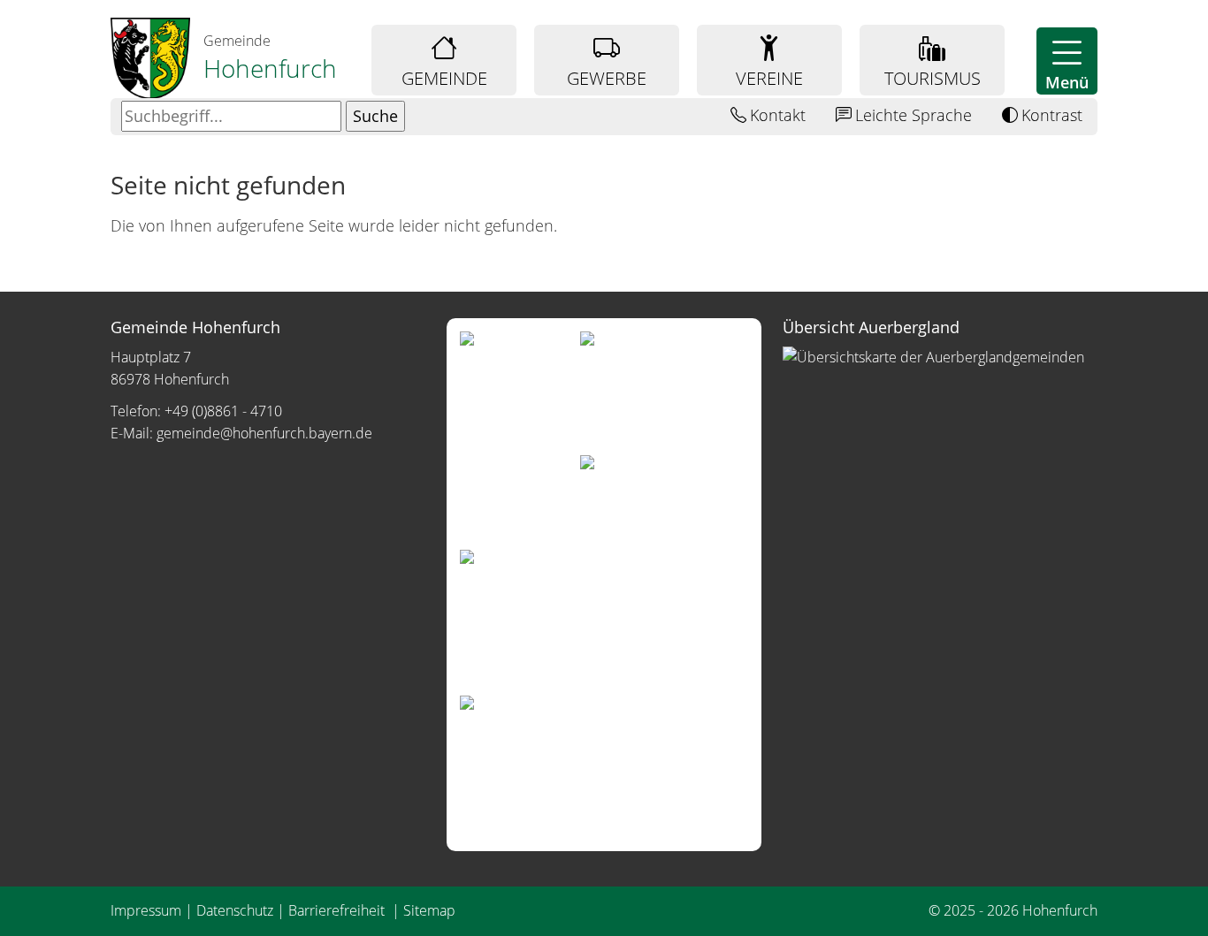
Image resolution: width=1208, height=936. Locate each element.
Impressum (146, 910)
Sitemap (429, 910)
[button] (1066, 61)
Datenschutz (234, 910)
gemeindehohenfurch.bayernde (264, 433)
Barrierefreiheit (338, 910)
